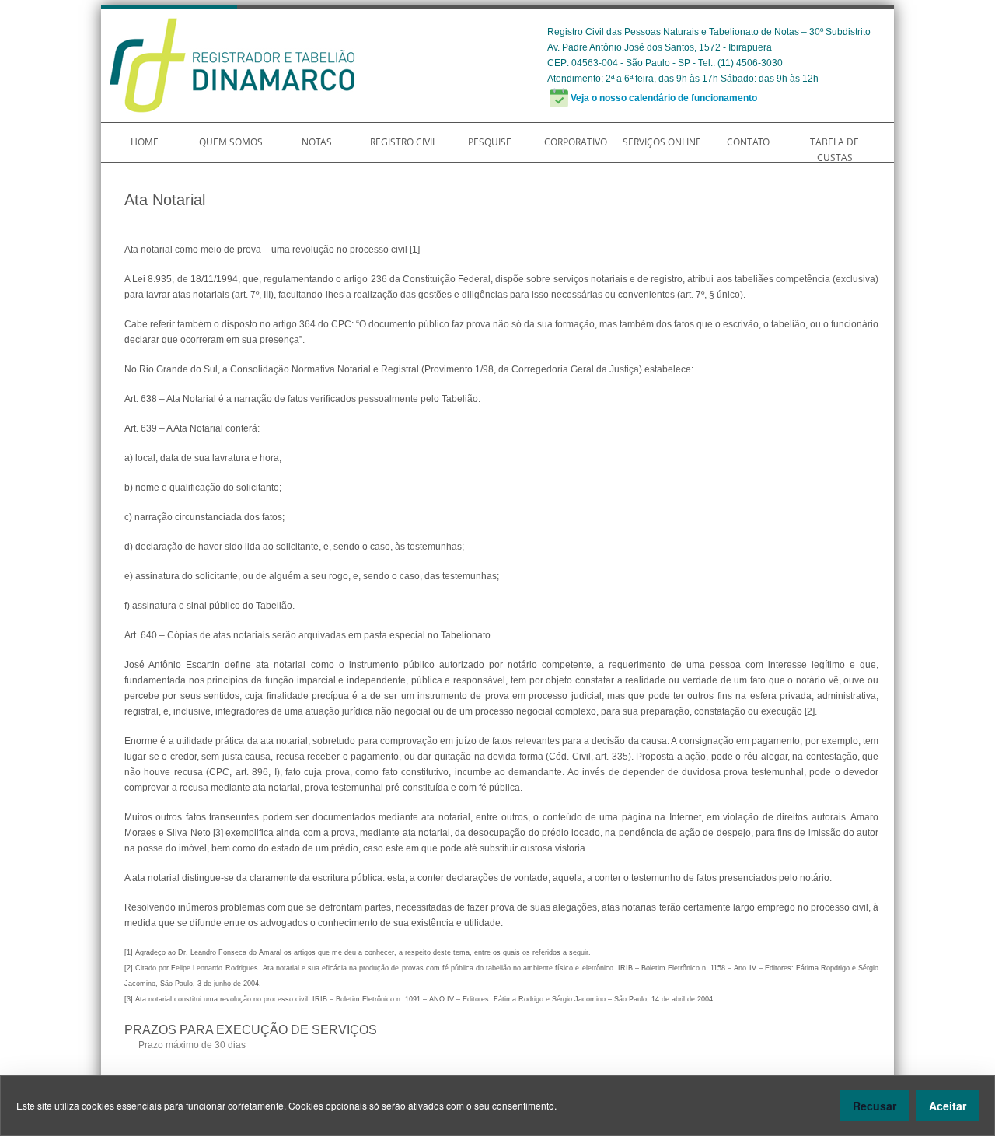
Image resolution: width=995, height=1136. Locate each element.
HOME (145, 142)
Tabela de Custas (834, 149)
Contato (748, 142)
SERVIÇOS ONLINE (662, 142)
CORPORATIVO (575, 142)
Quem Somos (231, 142)
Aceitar (947, 1105)
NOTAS (317, 142)
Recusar (874, 1105)
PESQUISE (489, 142)
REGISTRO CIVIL (403, 142)
